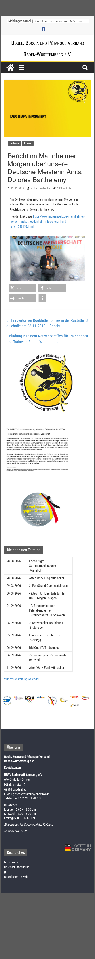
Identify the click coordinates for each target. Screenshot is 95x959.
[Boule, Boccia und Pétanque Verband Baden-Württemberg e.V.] (10, 67)
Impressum (11, 862)
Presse (27, 143)
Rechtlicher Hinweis (16, 877)
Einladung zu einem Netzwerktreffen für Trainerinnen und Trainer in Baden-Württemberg (47, 339)
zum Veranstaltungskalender (21, 679)
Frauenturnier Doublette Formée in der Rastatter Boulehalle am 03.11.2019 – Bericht (47, 323)
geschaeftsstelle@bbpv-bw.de (31, 794)
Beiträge (14, 143)
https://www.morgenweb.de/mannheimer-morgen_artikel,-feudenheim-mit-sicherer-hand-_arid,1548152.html (47, 221)
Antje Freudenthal (41, 188)
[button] (22, 288)
